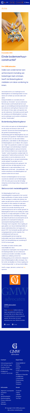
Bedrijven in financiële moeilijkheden (22, 375)
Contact (19, 2)
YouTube (18, 398)
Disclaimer (4, 392)
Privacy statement (6, 400)
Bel (11, 2)
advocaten (10, 310)
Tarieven (3, 402)
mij (24, 267)
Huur (17, 372)
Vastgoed (18, 384)
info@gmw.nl (4, 371)
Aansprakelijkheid (20, 363)
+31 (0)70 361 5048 (6, 373)
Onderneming (19, 380)
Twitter (18, 392)
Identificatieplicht (5, 396)
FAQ (2, 394)
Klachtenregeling (5, 398)
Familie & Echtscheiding (22, 371)
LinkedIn (8, 324)
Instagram (18, 396)
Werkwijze (3, 404)
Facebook (18, 390)
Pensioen (18, 382)
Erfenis (18, 369)
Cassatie (18, 367)
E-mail (15, 324)
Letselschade (19, 378)
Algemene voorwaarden (7, 390)
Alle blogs (4, 8)
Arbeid (18, 365)
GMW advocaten (2, 2)
